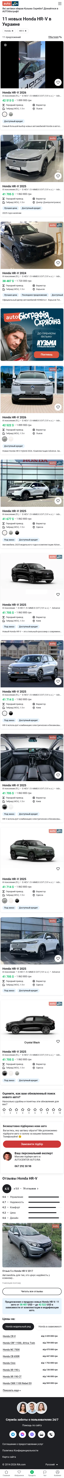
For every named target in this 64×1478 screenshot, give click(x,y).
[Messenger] (22, 1434)
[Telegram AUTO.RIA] (13, 1434)
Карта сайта (9, 1457)
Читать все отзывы (32, 1291)
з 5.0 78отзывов (25, 1188)
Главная (6, 1475)
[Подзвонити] (51, 1434)
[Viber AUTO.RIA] (32, 1434)
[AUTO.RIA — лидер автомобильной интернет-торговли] (10, 3)
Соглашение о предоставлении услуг (22, 1444)
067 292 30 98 (23, 1166)
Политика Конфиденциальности (20, 1450)
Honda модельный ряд (18, 1326)
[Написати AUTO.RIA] (41, 1434)
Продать (32, 1475)
